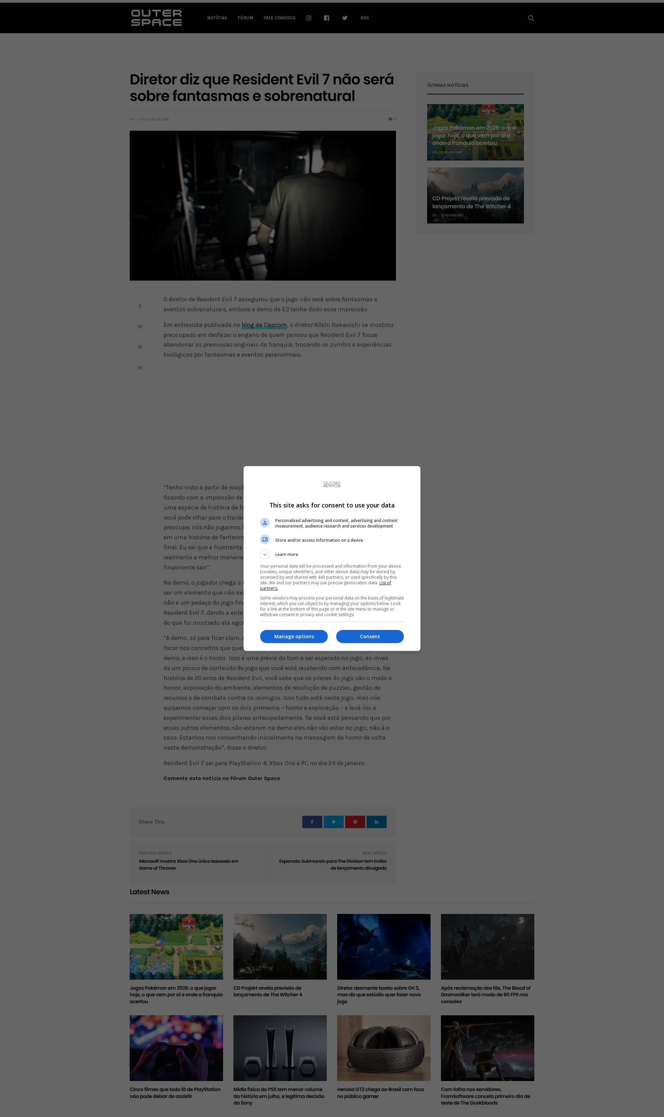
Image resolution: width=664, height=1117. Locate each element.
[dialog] (332, 558)
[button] (332, 554)
